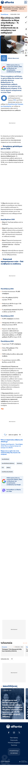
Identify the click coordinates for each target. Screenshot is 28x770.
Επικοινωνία (14, 740)
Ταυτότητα (14, 745)
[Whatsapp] (26, 50)
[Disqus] (14, 518)
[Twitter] (26, 34)
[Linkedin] (26, 40)
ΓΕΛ (15, 100)
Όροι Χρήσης (14, 737)
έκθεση (8, 467)
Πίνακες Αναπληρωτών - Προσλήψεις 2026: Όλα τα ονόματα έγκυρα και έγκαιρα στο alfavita (12, 445)
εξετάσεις (19, 463)
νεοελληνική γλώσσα (7, 471)
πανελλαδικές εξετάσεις (8, 463)
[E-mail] (26, 55)
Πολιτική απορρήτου (14, 742)
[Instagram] (14, 732)
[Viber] (26, 45)
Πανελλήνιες (4, 14)
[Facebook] (26, 29)
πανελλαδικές (5, 459)
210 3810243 (14, 753)
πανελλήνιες (10, 686)
